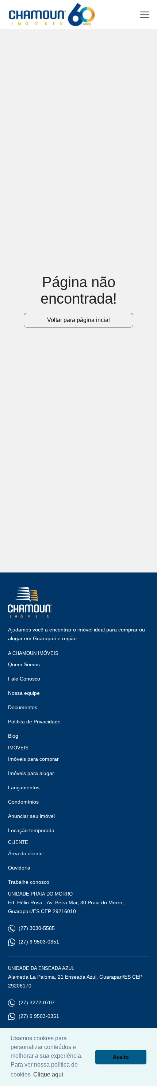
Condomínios (23, 802)
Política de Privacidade (34, 721)
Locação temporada (31, 830)
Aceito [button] (121, 1057)
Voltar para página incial (78, 320)
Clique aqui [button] (48, 1074)
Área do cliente (25, 853)
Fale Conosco (24, 679)
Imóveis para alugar (31, 773)
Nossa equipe (24, 693)
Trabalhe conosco (28, 882)
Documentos (22, 707)
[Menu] (144, 14)
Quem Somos (24, 664)
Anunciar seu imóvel (31, 816)
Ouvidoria (19, 868)
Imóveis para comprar (33, 759)
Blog (13, 736)
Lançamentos (23, 787)
